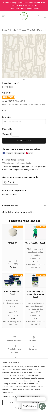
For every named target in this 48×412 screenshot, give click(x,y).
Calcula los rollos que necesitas (18, 212)
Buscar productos (14, 340)
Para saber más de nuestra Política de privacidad (21, 396)
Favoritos (33, 349)
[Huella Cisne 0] (24, 56)
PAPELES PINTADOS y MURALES (32, 30)
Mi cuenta (33, 340)
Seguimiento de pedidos (14, 350)
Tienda (13, 30)
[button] (24, 16)
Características (10, 205)
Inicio (4, 30)
